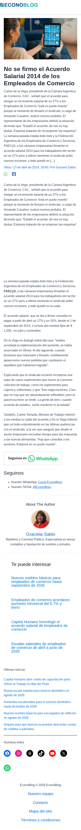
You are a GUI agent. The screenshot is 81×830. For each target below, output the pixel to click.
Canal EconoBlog (50, 482)
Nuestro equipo (40, 794)
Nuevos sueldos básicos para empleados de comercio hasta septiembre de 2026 (36, 581)
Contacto (40, 802)
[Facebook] (14, 174)
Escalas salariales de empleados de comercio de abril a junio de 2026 (38, 647)
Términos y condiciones (40, 820)
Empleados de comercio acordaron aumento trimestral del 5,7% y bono (40, 603)
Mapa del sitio (40, 811)
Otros (7, 167)
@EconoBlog (42, 487)
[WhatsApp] (6, 174)
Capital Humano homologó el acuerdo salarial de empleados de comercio (39, 625)
